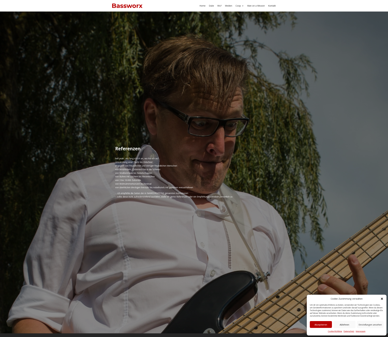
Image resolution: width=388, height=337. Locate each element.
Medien (228, 5)
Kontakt (272, 5)
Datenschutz (349, 331)
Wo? (219, 5)
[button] (381, 298)
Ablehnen (344, 324)
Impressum (360, 331)
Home (202, 5)
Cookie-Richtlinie (335, 331)
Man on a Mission (256, 5)
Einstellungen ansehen (370, 324)
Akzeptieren (320, 324)
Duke (211, 5)
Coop (238, 5)
